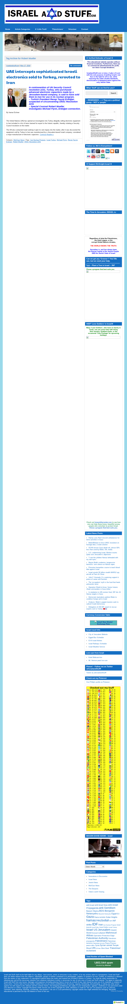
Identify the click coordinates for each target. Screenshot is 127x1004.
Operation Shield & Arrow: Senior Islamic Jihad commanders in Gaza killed (102, 588)
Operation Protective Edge (104, 936)
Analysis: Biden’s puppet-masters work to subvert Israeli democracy (102, 603)
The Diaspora (93, 889)
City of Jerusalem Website (98, 634)
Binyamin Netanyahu (105, 914)
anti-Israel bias (101, 905)
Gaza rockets (99, 917)
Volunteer (72, 29)
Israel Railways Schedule (98, 644)
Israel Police (95, 927)
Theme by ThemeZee (117, 991)
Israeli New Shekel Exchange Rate (104, 623)
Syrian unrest (106, 945)
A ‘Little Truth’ (41, 29)
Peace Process (110, 943)
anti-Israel (90, 905)
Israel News (93, 879)
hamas (91, 920)
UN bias (98, 948)
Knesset (95, 933)
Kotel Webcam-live (95, 657)
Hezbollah (102, 920)
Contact (84, 29)
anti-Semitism (107, 907)
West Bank (105, 948)
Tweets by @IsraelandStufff (96, 673)
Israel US (91, 929)
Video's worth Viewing (96, 892)
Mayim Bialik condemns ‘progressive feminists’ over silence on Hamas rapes (100, 563)
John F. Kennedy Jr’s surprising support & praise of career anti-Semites (102, 578)
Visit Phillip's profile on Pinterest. (98, 682)
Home (7, 29)
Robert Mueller (18, 142)
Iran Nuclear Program (38, 140)
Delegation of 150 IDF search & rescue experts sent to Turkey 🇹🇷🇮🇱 (101, 608)
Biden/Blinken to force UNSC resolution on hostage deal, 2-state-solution (102, 544)
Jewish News (93, 882)
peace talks (90, 945)
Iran (100, 924)
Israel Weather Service (97, 647)
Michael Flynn (62, 140)
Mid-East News (19, 140)
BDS (101, 911)
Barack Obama (92, 911)
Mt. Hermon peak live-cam (98, 660)
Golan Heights (111, 917)
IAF (111, 921)
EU (118, 914)
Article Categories (22, 29)
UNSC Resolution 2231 (32, 142)
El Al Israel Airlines (95, 641)
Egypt (114, 913)
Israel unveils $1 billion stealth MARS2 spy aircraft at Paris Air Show (102, 573)
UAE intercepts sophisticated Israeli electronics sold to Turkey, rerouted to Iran (43, 76)
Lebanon (101, 933)
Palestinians (101, 941)
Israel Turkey (51, 140)
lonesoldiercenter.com (103, 522)
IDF (95, 924)
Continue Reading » (47, 134)
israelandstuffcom (12, 66)
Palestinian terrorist (99, 943)
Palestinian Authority (97, 938)
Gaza (90, 916)
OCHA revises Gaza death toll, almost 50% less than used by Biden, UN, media (103, 548)
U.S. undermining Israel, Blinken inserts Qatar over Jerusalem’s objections (101, 553)
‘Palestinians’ (57, 29)
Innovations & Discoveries (98, 876)
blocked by (103, 963)
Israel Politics (103, 927)
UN (93, 948)
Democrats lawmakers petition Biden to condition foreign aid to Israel (101, 598)
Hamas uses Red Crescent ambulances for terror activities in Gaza (102, 539)
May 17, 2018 (25, 66)
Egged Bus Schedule (96, 637)
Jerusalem (104, 929)
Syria (97, 945)
